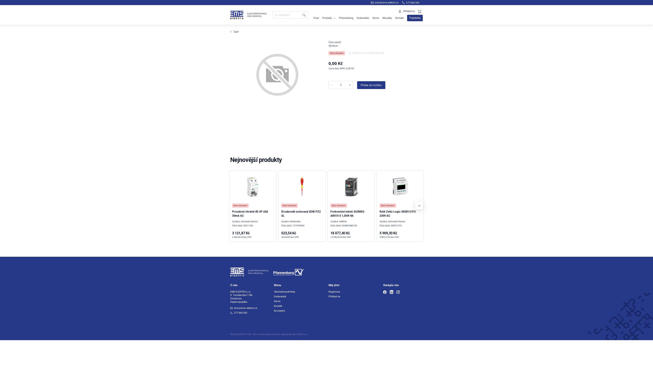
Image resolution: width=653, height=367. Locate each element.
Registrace (334, 291)
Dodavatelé (363, 18)
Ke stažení (279, 310)
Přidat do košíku (371, 85)
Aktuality (387, 18)
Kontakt (399, 18)
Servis (375, 18)
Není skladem (337, 53)
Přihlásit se (334, 296)
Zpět (236, 31)
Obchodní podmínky (284, 291)
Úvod (316, 18)
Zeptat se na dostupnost (368, 53)
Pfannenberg (346, 18)
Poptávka (415, 18)
